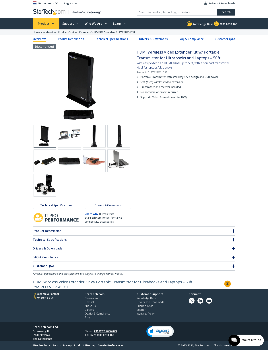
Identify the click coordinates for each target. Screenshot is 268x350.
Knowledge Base (202, 24)
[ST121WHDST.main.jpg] (45, 136)
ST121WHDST (127, 32)
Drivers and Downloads (150, 302)
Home (36, 32)
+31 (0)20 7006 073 (105, 331)
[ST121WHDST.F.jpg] (94, 161)
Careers (89, 309)
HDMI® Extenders (104, 32)
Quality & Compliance (97, 313)
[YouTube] (209, 301)
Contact (89, 302)
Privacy (67, 345)
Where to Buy (45, 297)
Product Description (70, 39)
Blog (87, 317)
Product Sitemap (85, 345)
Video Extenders (81, 32)
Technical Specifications (111, 39)
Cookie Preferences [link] (111, 345)
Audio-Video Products (56, 32)
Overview (39, 39)
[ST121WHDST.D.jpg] (45, 161)
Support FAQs (145, 306)
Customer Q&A (225, 39)
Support (68, 24)
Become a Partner (47, 294)
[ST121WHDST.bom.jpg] (45, 185)
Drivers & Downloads (153, 39)
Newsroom (91, 298)
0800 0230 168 (105, 335)
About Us (90, 306)
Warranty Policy (145, 313)
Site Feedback (41, 345)
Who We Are (94, 24)
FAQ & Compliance (191, 39)
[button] (160, 331)
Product (44, 24)
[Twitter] (192, 301)
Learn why (91, 213)
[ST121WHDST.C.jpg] (118, 136)
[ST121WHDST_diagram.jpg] (69, 136)
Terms (57, 345)
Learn (117, 24)
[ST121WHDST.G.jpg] (118, 161)
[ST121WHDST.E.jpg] (69, 161)
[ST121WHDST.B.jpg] (94, 136)
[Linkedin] (200, 301)
